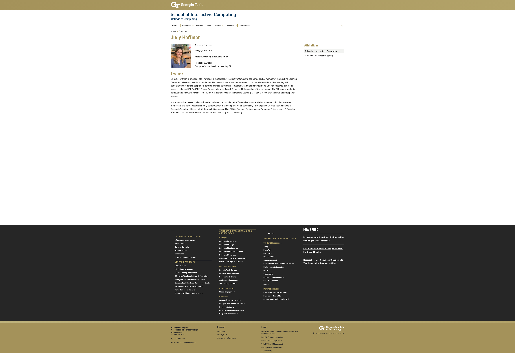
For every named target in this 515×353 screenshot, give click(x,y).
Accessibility (266, 351)
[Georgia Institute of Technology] (187, 4)
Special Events (181, 250)
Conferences (244, 26)
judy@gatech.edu (203, 50)
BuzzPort (267, 250)
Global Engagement (227, 292)
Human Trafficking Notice (271, 340)
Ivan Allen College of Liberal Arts (233, 258)
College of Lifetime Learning (231, 251)
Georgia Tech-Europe (228, 270)
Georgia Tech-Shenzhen (229, 273)
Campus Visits (180, 266)
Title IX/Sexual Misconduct (272, 344)
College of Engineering (228, 248)
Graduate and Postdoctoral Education (278, 264)
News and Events (203, 26)
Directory (183, 31)
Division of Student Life (272, 296)
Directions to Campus (184, 269)
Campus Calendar (182, 247)
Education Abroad (270, 281)
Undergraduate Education (273, 267)
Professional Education (228, 280)
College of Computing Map (185, 342)
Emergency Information (226, 338)
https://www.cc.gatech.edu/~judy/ (212, 56)
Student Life (268, 274)
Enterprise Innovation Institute (231, 310)
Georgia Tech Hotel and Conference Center (193, 283)
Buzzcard (267, 253)
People (218, 26)
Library (266, 270)
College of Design (226, 245)
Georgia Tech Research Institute (232, 304)
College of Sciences (227, 255)
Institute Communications (185, 257)
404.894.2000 (179, 339)
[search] (342, 26)
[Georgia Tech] (331, 328)
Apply (265, 246)
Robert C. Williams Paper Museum (189, 293)
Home (173, 31)
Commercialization (227, 307)
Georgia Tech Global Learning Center (190, 280)
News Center (180, 244)
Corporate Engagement (228, 314)
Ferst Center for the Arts (185, 290)
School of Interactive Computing (203, 14)
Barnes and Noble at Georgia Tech (189, 286)
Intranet (271, 233)
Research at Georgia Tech (229, 300)
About (174, 26)
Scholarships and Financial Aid (276, 299)
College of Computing (184, 19)
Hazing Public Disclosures (271, 347)
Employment (222, 335)
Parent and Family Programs (275, 292)
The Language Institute (228, 284)
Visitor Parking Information (186, 273)
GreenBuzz (179, 254)
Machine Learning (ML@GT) (319, 55)
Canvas (266, 284)
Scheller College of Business (231, 262)
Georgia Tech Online (227, 277)
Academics (186, 26)
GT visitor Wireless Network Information (191, 276)
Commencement (270, 260)
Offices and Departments (185, 240)
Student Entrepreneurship (273, 277)
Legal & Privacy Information (272, 337)
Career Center (269, 257)
